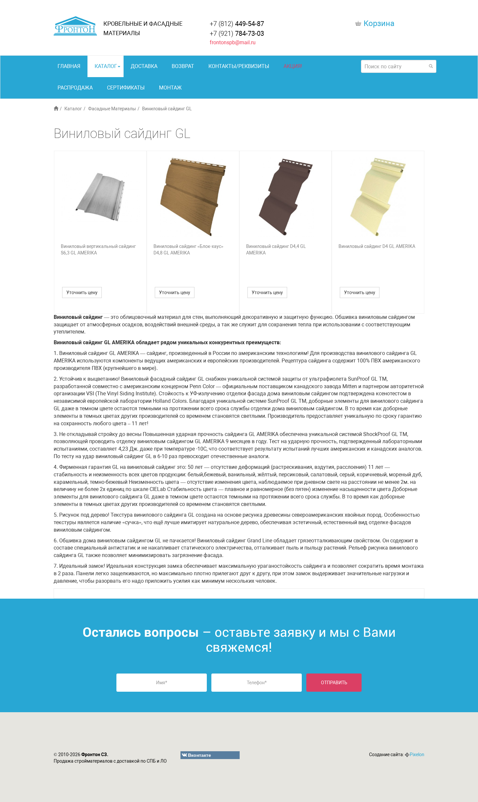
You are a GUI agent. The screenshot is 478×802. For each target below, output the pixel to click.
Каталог (106, 66)
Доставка (144, 66)
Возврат (183, 66)
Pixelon (417, 754)
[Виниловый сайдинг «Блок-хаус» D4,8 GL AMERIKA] (192, 197)
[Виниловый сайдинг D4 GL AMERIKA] (378, 197)
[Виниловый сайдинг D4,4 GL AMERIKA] (285, 197)
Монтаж (170, 88)
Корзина (379, 23)
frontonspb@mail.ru (233, 42)
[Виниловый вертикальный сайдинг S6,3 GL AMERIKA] (100, 197)
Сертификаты (126, 88)
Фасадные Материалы (112, 108)
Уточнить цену (82, 292)
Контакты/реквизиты (238, 66)
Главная (69, 66)
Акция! (293, 66)
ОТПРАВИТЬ (334, 682)
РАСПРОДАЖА (75, 88)
